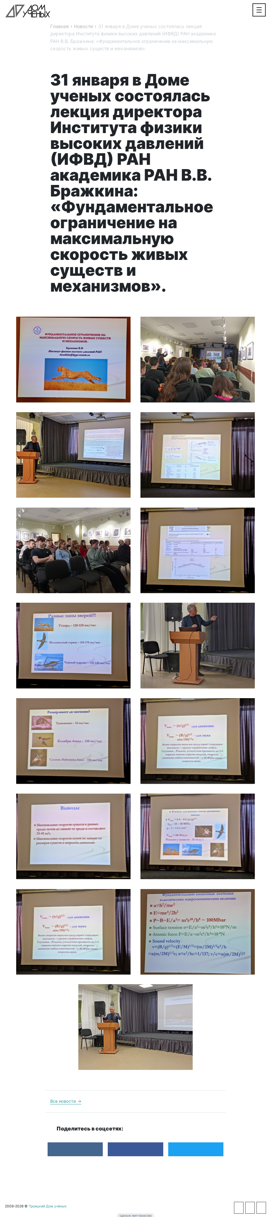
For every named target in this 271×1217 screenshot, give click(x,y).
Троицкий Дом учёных (27, 11)
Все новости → (65, 1101)
